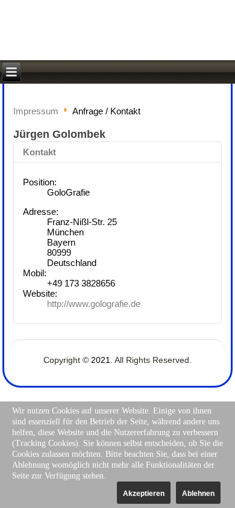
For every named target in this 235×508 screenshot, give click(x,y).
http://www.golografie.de (93, 304)
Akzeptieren (143, 493)
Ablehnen (198, 493)
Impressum (35, 111)
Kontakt (39, 152)
